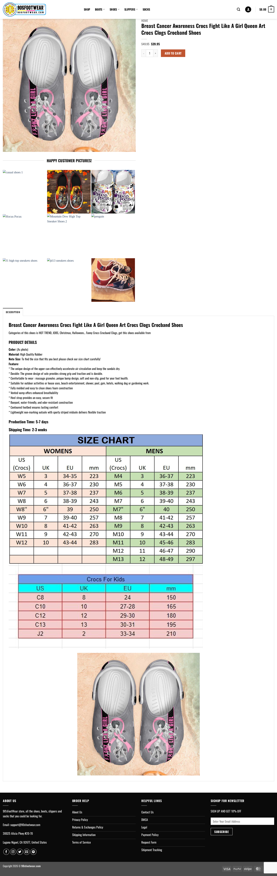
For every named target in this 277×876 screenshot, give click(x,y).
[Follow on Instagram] (13, 852)
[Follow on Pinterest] (33, 852)
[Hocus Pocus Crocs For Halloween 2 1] (113, 192)
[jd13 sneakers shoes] (69, 280)
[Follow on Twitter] (20, 852)
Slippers (129, 9)
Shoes (113, 9)
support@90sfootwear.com (25, 824)
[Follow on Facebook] (6, 852)
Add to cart (173, 53)
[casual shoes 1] (24, 192)
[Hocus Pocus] (24, 236)
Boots (98, 9)
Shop (87, 9)
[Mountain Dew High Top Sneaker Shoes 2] (69, 236)
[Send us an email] (27, 852)
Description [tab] (13, 312)
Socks (146, 9)
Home (144, 20)
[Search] (238, 9)
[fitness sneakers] (113, 280)
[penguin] (113, 236)
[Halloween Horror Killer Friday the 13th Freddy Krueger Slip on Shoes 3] (69, 192)
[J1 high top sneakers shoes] (24, 280)
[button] (248, 9)
